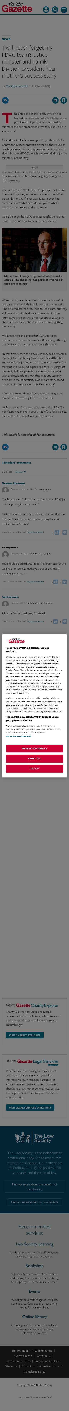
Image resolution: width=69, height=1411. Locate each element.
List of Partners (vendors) (18, 736)
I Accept (34, 768)
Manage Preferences (34, 748)
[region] (34, 706)
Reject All (34, 758)
